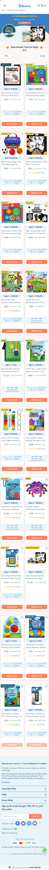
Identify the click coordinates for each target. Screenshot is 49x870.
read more (6, 782)
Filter (6, 56)
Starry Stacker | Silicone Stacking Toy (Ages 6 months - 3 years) (37, 440)
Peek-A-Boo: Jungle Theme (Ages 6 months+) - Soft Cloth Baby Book (36, 371)
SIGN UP (35, 816)
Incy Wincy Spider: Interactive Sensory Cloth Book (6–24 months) (35, 509)
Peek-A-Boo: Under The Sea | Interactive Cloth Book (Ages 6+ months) (12, 509)
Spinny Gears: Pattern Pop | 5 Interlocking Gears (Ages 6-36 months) (11, 233)
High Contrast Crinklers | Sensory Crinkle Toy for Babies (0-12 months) (10, 95)
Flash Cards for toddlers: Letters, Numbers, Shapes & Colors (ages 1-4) (36, 647)
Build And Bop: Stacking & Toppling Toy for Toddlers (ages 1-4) (11, 647)
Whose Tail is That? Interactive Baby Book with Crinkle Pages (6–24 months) (12, 302)
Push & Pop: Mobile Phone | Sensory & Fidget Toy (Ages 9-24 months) (11, 578)
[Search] (38, 5)
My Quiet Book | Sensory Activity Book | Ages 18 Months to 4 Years (10, 371)
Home (3, 10)
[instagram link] (29, 823)
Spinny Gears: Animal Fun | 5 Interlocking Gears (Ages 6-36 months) (36, 95)
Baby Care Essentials (9, 833)
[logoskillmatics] (25, 6)
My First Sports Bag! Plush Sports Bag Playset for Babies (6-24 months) (11, 164)
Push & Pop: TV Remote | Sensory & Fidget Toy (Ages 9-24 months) (36, 716)
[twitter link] (23, 823)
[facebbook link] (17, 823)
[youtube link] (34, 823)
